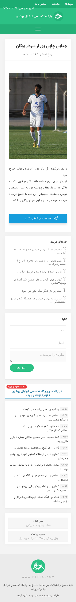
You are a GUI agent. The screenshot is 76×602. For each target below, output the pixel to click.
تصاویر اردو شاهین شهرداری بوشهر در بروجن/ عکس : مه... (42, 488)
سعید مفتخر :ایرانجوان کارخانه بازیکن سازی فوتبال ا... (39, 467)
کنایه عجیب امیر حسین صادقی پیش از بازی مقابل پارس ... (39, 439)
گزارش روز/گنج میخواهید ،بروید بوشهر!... (36, 448)
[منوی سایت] (38, 29)
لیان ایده (22, 595)
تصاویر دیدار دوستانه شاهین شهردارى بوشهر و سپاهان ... (39, 456)
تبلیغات (55, 4)
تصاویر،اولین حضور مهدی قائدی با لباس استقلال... (41, 477)
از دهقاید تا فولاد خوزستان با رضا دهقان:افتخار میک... (45, 428)
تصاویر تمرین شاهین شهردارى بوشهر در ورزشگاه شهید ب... (41, 417)
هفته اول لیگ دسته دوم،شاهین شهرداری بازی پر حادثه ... (41, 499)
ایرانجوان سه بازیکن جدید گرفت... (40, 409)
